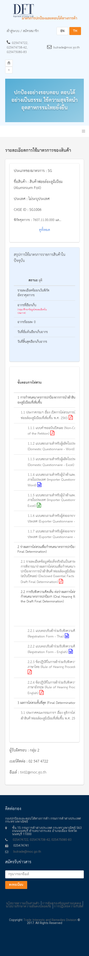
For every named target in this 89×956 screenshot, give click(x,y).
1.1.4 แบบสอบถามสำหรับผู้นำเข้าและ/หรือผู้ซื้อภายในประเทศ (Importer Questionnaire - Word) (57, 480)
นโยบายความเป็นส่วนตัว (22, 903)
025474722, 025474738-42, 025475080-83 (17, 47)
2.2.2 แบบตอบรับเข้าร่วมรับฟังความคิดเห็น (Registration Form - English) (55, 649)
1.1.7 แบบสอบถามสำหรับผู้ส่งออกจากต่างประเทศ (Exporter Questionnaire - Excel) (56, 534)
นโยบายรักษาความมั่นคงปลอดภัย (28, 906)
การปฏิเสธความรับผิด (68, 906)
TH (75, 31)
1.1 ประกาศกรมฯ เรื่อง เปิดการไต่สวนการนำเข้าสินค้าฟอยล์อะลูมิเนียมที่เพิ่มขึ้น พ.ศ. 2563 (54, 415)
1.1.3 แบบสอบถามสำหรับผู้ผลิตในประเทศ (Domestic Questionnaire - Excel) (54, 462)
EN (62, 31)
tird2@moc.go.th (33, 772)
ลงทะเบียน (16, 885)
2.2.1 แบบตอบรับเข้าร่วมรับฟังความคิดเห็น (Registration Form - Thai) (55, 634)
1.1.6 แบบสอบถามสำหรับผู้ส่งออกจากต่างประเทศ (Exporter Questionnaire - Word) (57, 519)
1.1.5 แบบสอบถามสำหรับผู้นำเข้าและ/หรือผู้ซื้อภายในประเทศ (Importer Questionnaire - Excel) (57, 500)
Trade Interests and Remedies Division (50, 920)
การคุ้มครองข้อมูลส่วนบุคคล (61, 903)
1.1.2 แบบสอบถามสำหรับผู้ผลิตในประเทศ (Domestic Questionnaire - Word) (54, 446)
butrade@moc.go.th (66, 48)
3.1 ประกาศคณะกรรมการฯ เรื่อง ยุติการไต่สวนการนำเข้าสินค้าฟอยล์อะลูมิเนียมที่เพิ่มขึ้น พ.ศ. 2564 (55, 716)
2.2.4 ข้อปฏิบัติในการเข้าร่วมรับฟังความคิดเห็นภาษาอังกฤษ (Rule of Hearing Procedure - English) (57, 688)
